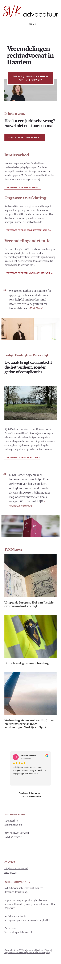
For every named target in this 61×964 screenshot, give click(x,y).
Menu (32, 24)
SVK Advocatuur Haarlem (31, 950)
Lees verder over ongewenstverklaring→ (27, 230)
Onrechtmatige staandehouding (26, 663)
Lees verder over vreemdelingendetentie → (28, 273)
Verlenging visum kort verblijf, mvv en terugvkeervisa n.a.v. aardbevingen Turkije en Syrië (29, 723)
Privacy (47, 950)
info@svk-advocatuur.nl (16, 868)
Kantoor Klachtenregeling (38, 952)
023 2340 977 (10, 872)
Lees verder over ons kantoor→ (22, 457)
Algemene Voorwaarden (15, 952)
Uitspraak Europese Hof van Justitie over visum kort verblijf (29, 604)
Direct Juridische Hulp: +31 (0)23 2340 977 (30, 78)
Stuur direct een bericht (24, 137)
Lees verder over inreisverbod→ (22, 187)
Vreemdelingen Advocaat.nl (18, 932)
